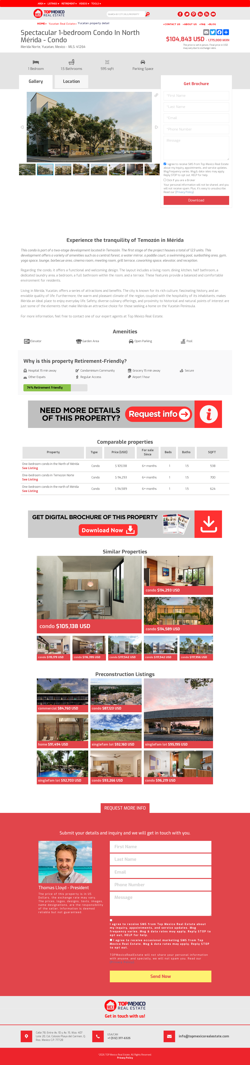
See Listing (30, 468)
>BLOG (212, 24)
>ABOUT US (189, 24)
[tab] (36, 82)
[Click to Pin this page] (193, 14)
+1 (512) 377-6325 (118, 1038)
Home (41, 23)
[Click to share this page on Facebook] (180, 14)
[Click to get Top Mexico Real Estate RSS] (207, 14)
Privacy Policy (184, 192)
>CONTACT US (171, 24)
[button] (156, 95)
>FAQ (202, 24)
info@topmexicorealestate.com (204, 1036)
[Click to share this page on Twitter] (187, 14)
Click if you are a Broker (180, 180)
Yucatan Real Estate (62, 23)
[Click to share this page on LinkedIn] (200, 14)
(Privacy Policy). (122, 962)
